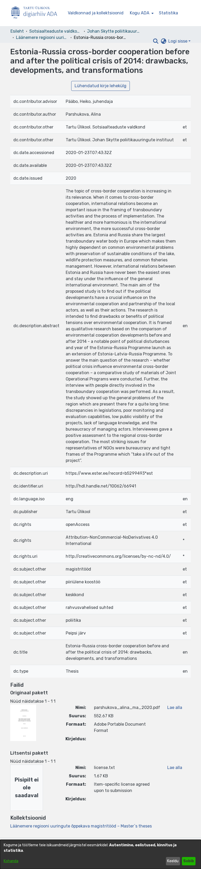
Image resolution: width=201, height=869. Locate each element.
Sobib (188, 861)
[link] (81, 826)
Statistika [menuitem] (168, 12)
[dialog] (100, 854)
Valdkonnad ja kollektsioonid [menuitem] (96, 12)
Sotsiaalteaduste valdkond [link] (55, 31)
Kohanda (11, 861)
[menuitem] (141, 13)
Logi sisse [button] (178, 41)
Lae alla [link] (174, 707)
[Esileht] (36, 13)
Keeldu (172, 861)
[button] (155, 41)
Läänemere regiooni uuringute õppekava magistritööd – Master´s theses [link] (42, 37)
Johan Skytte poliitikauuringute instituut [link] (113, 31)
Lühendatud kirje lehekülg (100, 85)
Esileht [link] (17, 31)
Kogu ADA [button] (139, 12)
